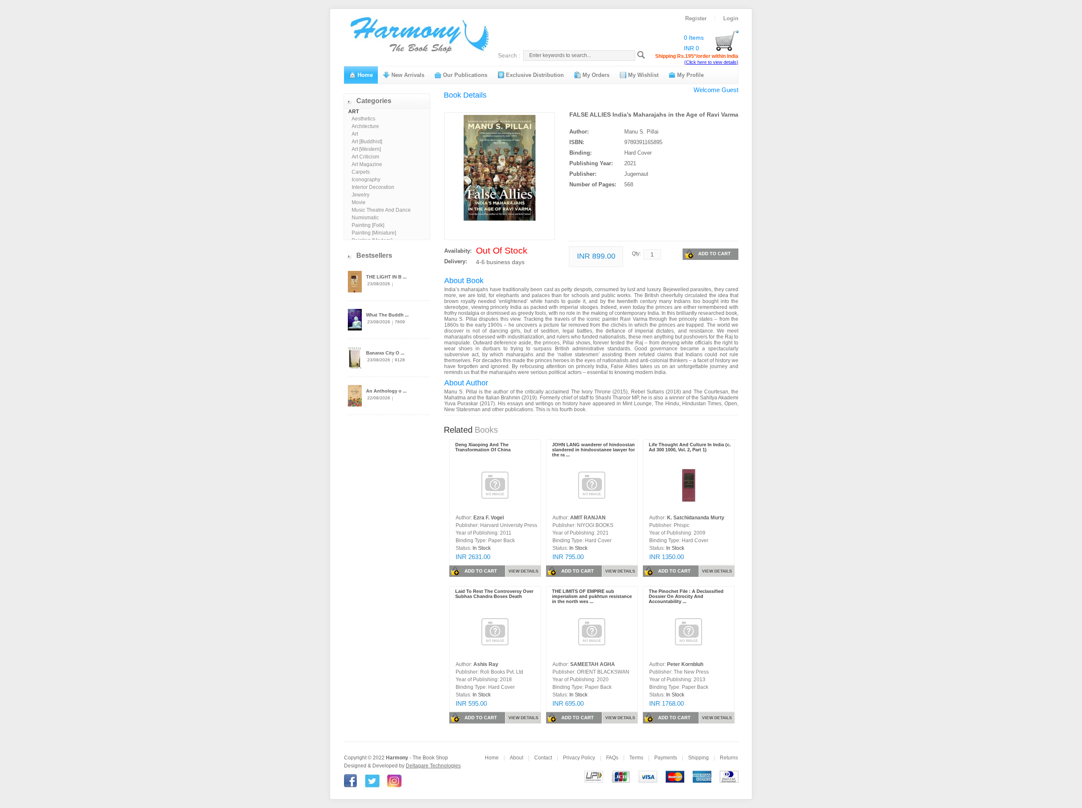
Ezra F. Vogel (488, 518)
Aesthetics (363, 119)
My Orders (595, 75)
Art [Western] (366, 149)
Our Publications (464, 75)
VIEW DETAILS (523, 571)
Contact (543, 758)
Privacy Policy (579, 758)
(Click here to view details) (711, 62)
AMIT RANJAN (588, 518)
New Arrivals (407, 75)
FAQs (612, 758)
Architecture (365, 126)
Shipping (698, 758)
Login (730, 18)
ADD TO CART (714, 253)
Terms (636, 758)
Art (355, 134)
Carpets (361, 172)
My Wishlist (642, 75)
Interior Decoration (373, 187)
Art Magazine (367, 164)
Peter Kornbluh (685, 664)
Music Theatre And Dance (381, 210)
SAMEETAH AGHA (592, 664)
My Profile (689, 75)
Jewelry (360, 195)
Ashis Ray (485, 664)
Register (696, 18)
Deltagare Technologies (433, 766)
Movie (359, 202)
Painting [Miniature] (374, 233)
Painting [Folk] (368, 225)
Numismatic (365, 218)
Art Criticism (365, 157)
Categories (373, 100)
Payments (665, 758)
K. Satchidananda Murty (695, 518)
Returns (729, 758)
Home (364, 75)
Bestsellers (374, 255)
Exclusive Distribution (534, 75)
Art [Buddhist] (367, 142)
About (516, 758)
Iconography (366, 180)
